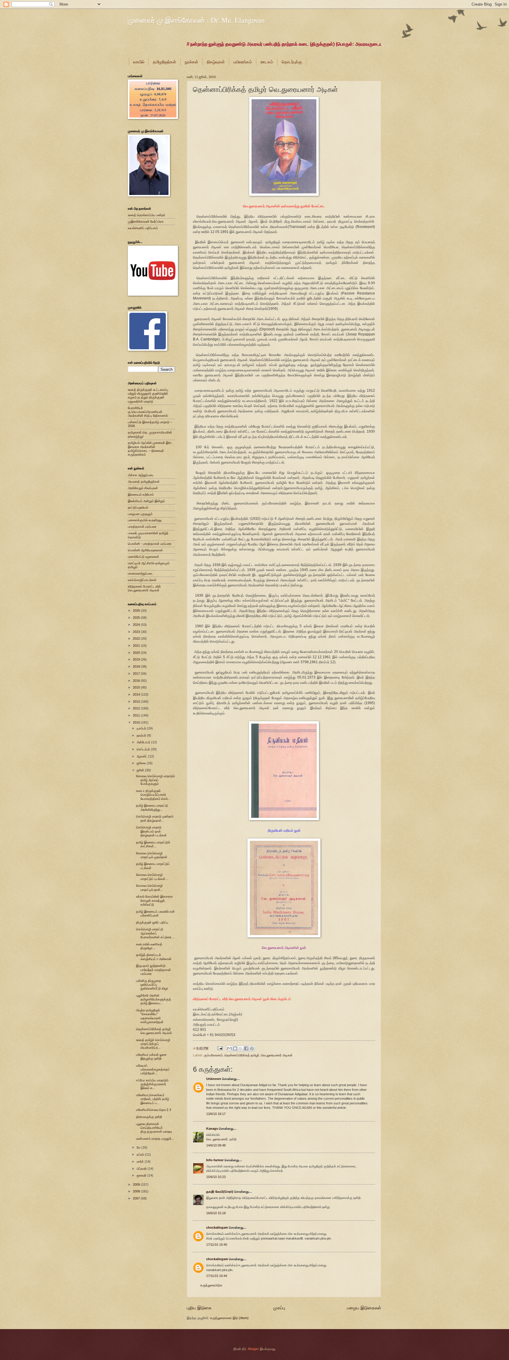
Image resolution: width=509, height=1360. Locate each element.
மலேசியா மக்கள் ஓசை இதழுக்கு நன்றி (151, 1056)
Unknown (213, 1079)
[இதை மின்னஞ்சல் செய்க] (229, 1048)
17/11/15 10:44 (216, 1276)
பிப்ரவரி (142, 1168)
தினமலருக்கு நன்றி (149, 1117)
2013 (137, 701)
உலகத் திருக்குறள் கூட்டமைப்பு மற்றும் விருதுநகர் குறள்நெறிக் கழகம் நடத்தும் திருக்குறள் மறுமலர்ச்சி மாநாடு (148, 395)
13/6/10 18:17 (216, 1114)
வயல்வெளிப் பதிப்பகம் (143, 228)
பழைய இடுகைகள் (364, 1307)
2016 (137, 680)
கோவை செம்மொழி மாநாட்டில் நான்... (149, 887)
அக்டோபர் (144, 742)
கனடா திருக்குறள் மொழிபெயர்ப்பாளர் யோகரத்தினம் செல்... (153, 794)
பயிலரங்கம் (242, 61)
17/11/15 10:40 (216, 1244)
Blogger (253, 1349)
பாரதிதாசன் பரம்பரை (142, 526)
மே (139, 1147)
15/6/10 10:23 (216, 1177)
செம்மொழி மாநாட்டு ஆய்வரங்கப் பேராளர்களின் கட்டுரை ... (155, 933)
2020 (137, 652)
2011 (137, 715)
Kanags (212, 1128)
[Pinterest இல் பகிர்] (252, 1048)
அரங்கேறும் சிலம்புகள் (143, 488)
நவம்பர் (142, 735)
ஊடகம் (266, 61)
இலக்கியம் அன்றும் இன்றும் (146, 501)
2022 (137, 638)
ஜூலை (142, 763)
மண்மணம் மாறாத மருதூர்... (155, 1138)
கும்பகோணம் (213, 1055)
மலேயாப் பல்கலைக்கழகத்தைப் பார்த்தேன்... (153, 1069)
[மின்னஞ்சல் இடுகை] (220, 1048)
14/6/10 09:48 (216, 1145)
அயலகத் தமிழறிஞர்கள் (144, 481)
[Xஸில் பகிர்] (241, 1048)
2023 (137, 631)
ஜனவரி (142, 1175)
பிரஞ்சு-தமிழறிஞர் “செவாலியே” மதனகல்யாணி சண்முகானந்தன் (149, 1016)
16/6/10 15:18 (216, 1213)
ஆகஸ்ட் (142, 756)
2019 (137, 659)
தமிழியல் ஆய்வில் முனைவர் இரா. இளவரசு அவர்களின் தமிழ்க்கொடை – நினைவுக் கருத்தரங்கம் (150, 448)
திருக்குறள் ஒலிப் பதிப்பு (152, 922)
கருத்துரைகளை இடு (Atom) (229, 1318)
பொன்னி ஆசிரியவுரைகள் (145, 550)
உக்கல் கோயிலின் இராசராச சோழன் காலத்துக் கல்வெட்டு (154, 900)
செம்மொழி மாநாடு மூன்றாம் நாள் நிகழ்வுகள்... (154, 818)
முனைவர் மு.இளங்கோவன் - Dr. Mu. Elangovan (196, 20)
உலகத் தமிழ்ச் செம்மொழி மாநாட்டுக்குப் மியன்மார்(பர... (153, 1044)
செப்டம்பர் (144, 749)
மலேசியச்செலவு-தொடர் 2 (153, 1109)
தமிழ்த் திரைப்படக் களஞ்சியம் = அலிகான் (153, 956)
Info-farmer (215, 1160)
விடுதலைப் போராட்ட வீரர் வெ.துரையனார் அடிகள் (144, 588)
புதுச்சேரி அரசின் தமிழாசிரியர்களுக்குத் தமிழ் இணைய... (153, 999)
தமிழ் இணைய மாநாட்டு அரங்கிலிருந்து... (152, 807)
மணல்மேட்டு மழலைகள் (143, 556)
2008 (137, 1191)
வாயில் (138, 61)
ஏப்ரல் (141, 1154)
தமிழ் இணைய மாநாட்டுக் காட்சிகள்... (153, 844)
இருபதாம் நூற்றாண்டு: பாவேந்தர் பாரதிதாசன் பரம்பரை (153, 969)
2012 (137, 708)
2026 (137, 610)
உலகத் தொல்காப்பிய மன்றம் (146, 215)
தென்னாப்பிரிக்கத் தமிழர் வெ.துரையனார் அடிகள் (154, 1031)
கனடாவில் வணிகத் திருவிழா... (149, 946)
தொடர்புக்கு (292, 61)
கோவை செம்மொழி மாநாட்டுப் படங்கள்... (152, 876)
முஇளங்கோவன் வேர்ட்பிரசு (145, 221)
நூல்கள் (191, 61)
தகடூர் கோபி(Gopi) (219, 1191)
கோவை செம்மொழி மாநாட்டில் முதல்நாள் (151, 855)
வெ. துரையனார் (217, 1139)
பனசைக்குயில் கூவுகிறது (144, 520)
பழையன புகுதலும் (140, 514)
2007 (137, 1198)
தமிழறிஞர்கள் (164, 61)
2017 (137, 673)
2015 (137, 687)
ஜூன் (141, 770)
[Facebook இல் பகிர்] (246, 1048)
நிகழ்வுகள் (216, 61)
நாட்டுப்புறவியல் (138, 507)
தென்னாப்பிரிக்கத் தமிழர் (241, 1055)
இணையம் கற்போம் (141, 494)
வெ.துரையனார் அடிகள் (276, 1055)
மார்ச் (141, 1161)
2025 (137, 617)
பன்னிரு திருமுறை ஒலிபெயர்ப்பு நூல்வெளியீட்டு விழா (152, 984)
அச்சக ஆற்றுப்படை (141, 475)
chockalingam (217, 1227)
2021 (137, 645)
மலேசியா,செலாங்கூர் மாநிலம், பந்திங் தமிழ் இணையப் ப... (152, 1099)
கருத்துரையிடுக (211, 1285)
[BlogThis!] (235, 1048)
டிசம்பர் (142, 728)
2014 (137, 694)
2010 (137, 722)
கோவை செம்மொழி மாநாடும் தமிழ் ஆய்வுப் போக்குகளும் (155, 780)
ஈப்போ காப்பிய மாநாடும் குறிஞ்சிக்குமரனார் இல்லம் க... (152, 1084)
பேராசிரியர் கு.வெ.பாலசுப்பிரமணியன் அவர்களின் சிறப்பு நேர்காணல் (148, 412)
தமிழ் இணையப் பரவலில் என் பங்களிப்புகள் (155, 913)
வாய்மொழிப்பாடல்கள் (142, 580)
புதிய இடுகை (199, 1307)
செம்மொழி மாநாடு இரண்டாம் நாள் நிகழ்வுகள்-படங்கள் (151, 831)
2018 (137, 666)
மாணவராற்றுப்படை (140, 573)
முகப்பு (279, 1307)
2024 (137, 624)
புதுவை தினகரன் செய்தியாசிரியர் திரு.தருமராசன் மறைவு (154, 1128)
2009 (137, 1184)
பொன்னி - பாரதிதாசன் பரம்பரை (149, 543)
